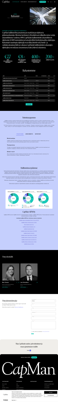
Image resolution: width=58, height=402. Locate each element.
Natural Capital (5, 387)
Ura (17, 384)
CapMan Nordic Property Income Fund (29, 237)
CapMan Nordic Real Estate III (8, 100)
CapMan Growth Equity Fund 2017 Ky (29, 239)
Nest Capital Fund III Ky (29, 224)
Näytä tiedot (14, 400)
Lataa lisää (29, 104)
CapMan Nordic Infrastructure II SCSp (29, 222)
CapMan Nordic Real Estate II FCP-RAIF (29, 235)
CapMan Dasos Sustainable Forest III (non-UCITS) (29, 220)
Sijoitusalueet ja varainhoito (15, 17)
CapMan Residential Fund (7, 88)
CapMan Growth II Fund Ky (29, 233)
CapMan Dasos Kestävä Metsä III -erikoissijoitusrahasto (13, 95)
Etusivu (9, 17)
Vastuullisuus (33, 381)
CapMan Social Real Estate (7, 83)
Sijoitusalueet (15, 1)
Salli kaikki (50, 392)
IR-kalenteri (46, 387)
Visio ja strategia (19, 387)
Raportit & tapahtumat (49, 384)
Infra (3, 385)
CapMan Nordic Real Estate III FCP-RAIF (29, 231)
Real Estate (4, 384)
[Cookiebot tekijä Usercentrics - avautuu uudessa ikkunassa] (6, 400)
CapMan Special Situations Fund (9, 90)
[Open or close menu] (55, 1)
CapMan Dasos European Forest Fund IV (10, 78)
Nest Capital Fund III (6, 93)
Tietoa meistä (24, 1)
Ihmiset (17, 385)
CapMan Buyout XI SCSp (29, 243)
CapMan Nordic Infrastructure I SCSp (29, 241)
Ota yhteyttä (42, 1)
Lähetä (32, 333)
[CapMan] (6, 1)
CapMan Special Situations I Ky (29, 226)
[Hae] (48, 1)
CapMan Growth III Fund (7, 80)
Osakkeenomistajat (32, 1)
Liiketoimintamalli (20, 389)
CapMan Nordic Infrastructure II (8, 85)
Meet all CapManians (19, 307)
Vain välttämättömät (51, 395)
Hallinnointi (47, 385)
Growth (3, 389)
